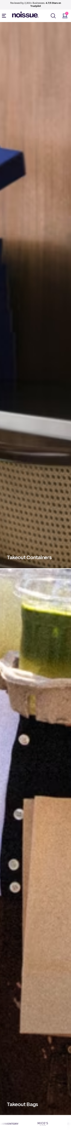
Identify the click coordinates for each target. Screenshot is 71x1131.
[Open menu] (5, 16)
